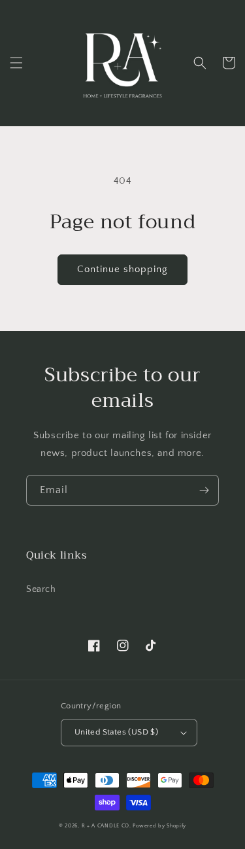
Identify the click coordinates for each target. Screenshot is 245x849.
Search (41, 589)
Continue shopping (122, 269)
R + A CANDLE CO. (106, 826)
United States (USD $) (116, 731)
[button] (16, 62)
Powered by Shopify (159, 826)
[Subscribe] (203, 490)
